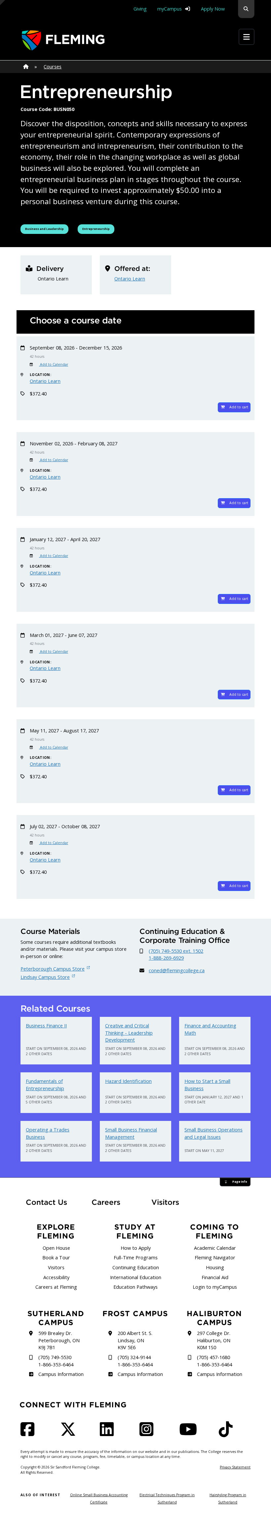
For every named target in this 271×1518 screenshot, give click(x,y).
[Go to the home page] (63, 40)
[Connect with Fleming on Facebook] (29, 1433)
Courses (52, 66)
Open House (56, 1248)
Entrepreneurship (98, 229)
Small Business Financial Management (131, 1133)
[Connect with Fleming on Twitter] (70, 1433)
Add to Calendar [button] (53, 364)
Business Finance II (46, 1025)
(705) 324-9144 (134, 1357)
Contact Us (46, 1202)
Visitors (165, 1202)
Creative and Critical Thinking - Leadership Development (129, 1032)
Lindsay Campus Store (45, 977)
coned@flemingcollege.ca (177, 970)
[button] (246, 9)
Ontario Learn (129, 279)
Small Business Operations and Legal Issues (213, 1133)
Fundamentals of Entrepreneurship (45, 1085)
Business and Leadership (44, 229)
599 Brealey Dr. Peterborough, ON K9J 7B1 (59, 1340)
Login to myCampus (215, 1287)
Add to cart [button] (238, 407)
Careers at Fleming (56, 1287)
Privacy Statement (235, 1467)
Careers (112, 1202)
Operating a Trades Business (47, 1133)
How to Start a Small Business (207, 1085)
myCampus (169, 9)
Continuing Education (135, 1267)
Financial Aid (215, 1277)
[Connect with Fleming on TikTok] (228, 1433)
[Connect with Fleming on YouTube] (190, 1433)
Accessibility (56, 1277)
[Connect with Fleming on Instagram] (148, 1433)
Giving (140, 9)
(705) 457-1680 (213, 1357)
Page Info (239, 1182)
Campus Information (61, 1374)
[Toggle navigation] (246, 37)
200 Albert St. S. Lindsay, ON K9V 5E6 (135, 1340)
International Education (135, 1277)
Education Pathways (135, 1287)
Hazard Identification (128, 1081)
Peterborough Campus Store (52, 969)
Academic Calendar (215, 1248)
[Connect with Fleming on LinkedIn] (109, 1433)
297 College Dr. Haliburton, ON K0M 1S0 (213, 1340)
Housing (215, 1267)
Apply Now (213, 9)
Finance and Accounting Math (210, 1029)
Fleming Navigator (215, 1257)
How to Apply (136, 1248)
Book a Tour (56, 1257)
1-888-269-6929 (166, 958)
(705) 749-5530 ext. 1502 (176, 951)
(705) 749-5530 (54, 1357)
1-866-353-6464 (55, 1364)
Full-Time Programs (136, 1257)
